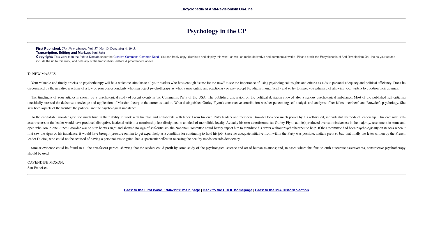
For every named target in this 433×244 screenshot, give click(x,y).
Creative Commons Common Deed (136, 57)
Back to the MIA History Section (282, 190)
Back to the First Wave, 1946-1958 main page (162, 190)
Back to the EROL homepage (227, 190)
